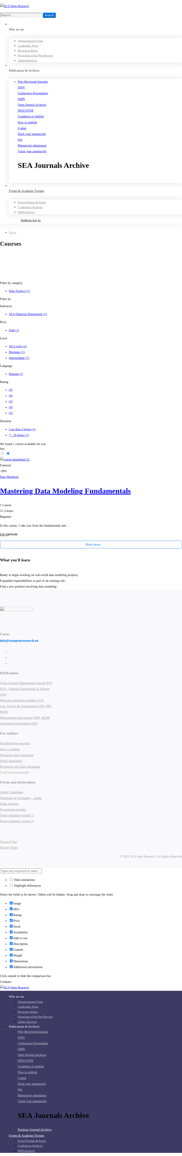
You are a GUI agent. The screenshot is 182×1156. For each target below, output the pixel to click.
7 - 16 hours (19, 435)
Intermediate (19, 358)
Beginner (17, 352)
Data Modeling (9, 477)
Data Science (19, 291)
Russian (16, 374)
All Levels (18, 346)
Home (12, 232)
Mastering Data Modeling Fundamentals (65, 491)
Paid (14, 330)
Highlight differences (27, 885)
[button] (100, 180)
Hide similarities (24, 880)
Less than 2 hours (22, 429)
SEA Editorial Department (28, 314)
